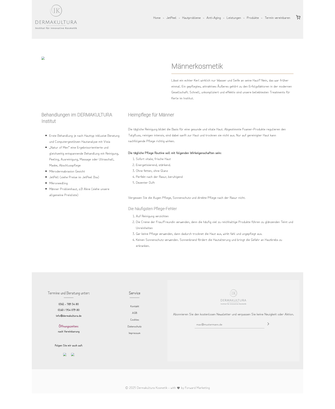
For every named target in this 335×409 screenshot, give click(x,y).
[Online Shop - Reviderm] (298, 17)
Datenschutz (135, 326)
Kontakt (134, 306)
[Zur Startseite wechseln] (56, 10)
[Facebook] (164, 378)
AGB (134, 313)
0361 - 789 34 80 (69, 304)
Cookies (134, 319)
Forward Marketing (197, 387)
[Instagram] (171, 378)
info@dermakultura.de (68, 315)
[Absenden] (268, 323)
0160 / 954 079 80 (68, 309)
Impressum (134, 333)
